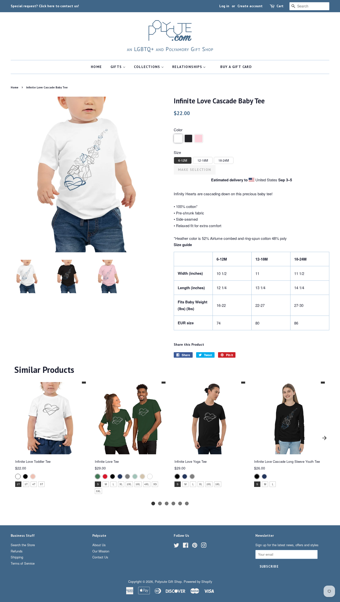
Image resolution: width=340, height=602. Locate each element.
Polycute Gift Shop (168, 581)
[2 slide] (160, 503)
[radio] (18, 476)
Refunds (16, 551)
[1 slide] (153, 503)
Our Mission (100, 551)
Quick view (50, 450)
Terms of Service (23, 563)
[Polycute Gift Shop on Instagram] (203, 546)
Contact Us (100, 557)
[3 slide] (167, 503)
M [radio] (106, 484)
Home (14, 87)
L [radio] (113, 484)
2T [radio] (18, 484)
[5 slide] (180, 503)
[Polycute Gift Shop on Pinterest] (194, 546)
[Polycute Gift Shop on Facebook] (185, 546)
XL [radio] (121, 484)
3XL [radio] (138, 484)
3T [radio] (26, 484)
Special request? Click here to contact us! (45, 6)
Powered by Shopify (198, 581)
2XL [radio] (129, 484)
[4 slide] (173, 503)
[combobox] (309, 6)
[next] (324, 438)
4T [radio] (33, 484)
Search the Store (23, 544)
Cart (280, 6)
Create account (250, 6)
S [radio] (98, 484)
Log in (224, 6)
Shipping (17, 557)
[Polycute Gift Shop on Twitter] (176, 546)
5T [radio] (41, 484)
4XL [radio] (146, 484)
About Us (99, 544)
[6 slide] (187, 503)
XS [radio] (155, 484)
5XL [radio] (98, 491)
